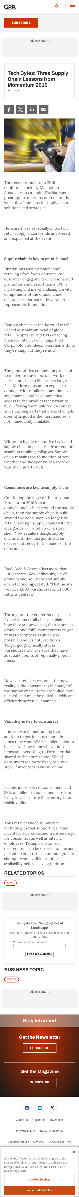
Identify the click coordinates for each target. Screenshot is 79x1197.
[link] (9, 109)
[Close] (74, 1152)
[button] (72, 7)
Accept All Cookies (39, 1190)
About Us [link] (22, 1120)
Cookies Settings (60, 1142)
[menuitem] (9, 109)
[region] (39, 1171)
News (10, 882)
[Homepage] (10, 7)
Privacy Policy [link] (26, 1130)
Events (11, 979)
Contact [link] (38, 1141)
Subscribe (21, 22)
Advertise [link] (56, 1120)
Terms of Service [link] (51, 1130)
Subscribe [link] (38, 1120)
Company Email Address (30, 942)
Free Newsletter (39, 954)
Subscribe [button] (39, 1048)
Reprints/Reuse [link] (18, 1141)
